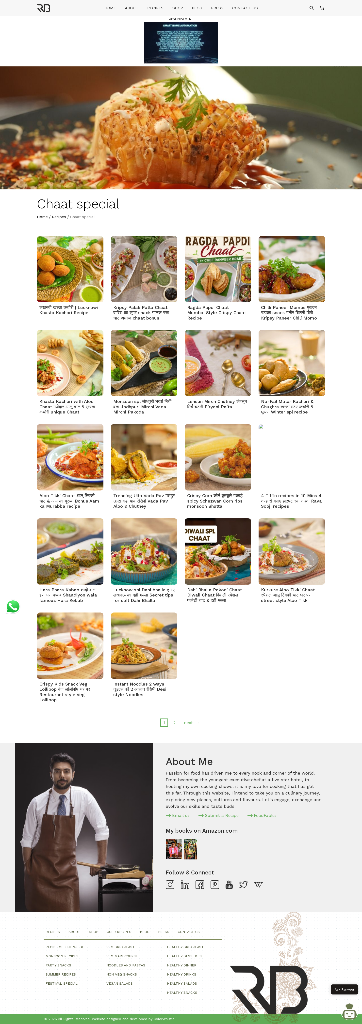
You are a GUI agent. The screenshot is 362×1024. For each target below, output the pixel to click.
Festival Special (62, 983)
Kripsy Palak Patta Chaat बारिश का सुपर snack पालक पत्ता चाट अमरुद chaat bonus (141, 313)
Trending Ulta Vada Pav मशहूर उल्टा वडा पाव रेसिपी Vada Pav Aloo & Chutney (144, 501)
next (188, 722)
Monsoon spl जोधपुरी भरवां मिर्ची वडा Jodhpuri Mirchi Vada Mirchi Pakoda (142, 406)
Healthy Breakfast (185, 947)
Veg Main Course (122, 956)
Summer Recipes (61, 974)
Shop (177, 8)
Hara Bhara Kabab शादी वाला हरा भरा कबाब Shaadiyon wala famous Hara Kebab (68, 595)
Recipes (155, 8)
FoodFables (265, 815)
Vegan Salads (119, 983)
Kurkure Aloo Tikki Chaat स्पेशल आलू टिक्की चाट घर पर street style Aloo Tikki (288, 595)
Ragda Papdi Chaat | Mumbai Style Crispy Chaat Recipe (216, 313)
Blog (197, 8)
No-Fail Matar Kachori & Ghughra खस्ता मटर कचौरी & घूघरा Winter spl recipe (287, 406)
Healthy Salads (182, 983)
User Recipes (119, 932)
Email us (181, 815)
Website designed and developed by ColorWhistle (133, 1019)
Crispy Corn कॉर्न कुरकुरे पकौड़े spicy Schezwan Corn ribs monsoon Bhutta (215, 501)
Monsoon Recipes (62, 956)
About (131, 8)
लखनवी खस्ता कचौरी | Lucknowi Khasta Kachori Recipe (68, 310)
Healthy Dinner (181, 965)
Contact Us (245, 8)
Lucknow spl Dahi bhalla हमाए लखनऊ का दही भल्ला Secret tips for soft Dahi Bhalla (144, 595)
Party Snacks (58, 965)
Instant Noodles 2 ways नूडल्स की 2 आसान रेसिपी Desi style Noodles (139, 689)
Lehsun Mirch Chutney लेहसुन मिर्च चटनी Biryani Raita (217, 404)
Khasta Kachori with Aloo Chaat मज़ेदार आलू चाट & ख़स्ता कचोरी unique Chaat (67, 406)
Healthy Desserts (184, 956)
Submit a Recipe (222, 815)
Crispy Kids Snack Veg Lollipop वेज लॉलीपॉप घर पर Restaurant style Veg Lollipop (64, 692)
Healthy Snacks (182, 992)
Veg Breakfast (120, 947)
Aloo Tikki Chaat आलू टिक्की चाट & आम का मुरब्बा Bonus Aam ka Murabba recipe (69, 501)
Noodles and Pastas (125, 965)
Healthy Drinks (181, 974)
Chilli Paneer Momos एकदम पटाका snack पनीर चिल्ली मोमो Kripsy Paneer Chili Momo (289, 313)
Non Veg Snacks (121, 974)
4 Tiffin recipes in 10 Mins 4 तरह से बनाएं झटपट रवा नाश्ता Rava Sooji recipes (291, 501)
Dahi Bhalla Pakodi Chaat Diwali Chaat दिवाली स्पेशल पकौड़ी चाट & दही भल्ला (214, 595)
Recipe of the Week (64, 947)
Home (110, 8)
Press (217, 8)
